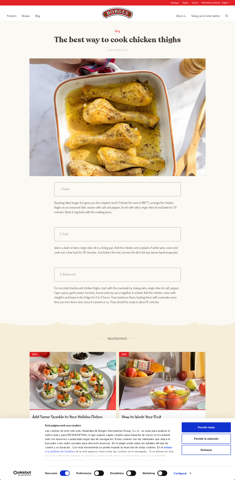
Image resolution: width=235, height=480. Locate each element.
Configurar (180, 473)
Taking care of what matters (205, 16)
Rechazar (206, 449)
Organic (185, 2)
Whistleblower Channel (210, 2)
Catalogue (175, 2)
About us (181, 16)
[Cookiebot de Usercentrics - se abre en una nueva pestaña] (22, 473)
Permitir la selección (206, 438)
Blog (37, 16)
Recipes (26, 16)
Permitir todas (206, 427)
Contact (195, 2)
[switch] (99, 473)
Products (11, 16)
